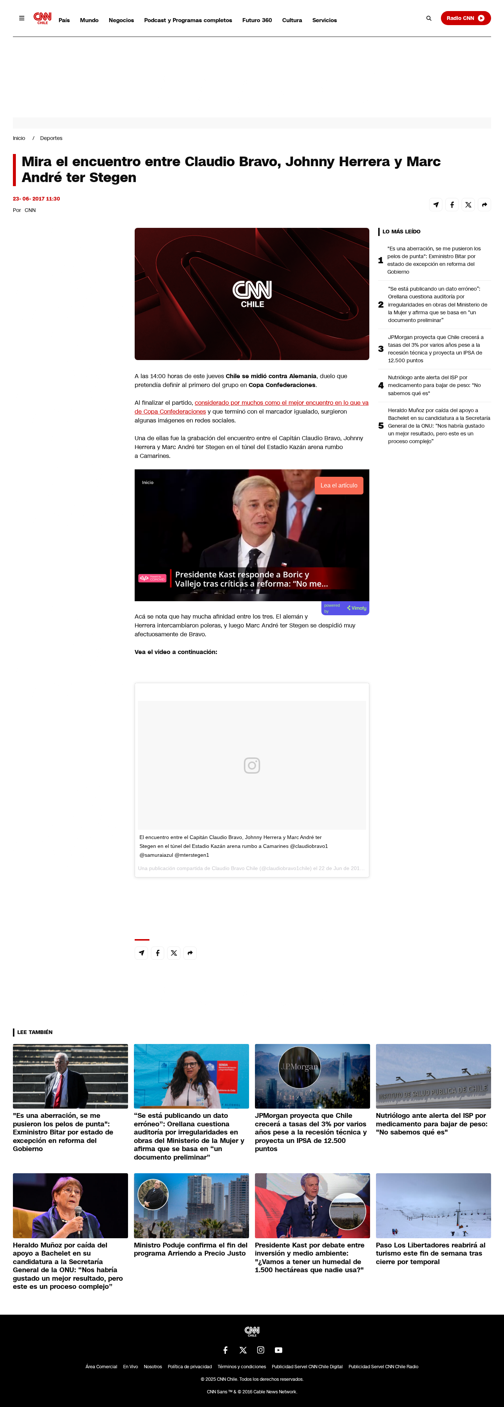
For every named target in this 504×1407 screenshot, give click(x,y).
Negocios (121, 20)
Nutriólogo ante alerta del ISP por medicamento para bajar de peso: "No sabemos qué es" (434, 385)
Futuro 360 (257, 20)
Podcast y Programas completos (188, 20)
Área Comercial (101, 1367)
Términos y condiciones (242, 1367)
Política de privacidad (190, 1367)
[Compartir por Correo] (435, 204)
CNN (30, 210)
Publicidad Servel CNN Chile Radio (383, 1367)
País (64, 20)
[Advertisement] (68, 651)
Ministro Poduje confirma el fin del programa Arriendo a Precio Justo (191, 1249)
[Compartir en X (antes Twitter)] (468, 204)
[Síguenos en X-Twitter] (243, 1350)
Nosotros (153, 1367)
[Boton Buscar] (429, 18)
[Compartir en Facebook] (452, 204)
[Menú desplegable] (22, 18)
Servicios (325, 20)
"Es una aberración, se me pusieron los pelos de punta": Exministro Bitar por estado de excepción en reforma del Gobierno (434, 260)
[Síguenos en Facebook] (225, 1350)
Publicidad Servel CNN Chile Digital (307, 1367)
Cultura (292, 20)
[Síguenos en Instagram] (261, 1350)
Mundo (89, 20)
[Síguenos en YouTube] (278, 1350)
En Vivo (130, 1367)
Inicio (19, 138)
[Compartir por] (484, 204)
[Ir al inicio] (42, 18)
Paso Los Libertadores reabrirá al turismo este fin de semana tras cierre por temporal (431, 1253)
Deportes (51, 138)
